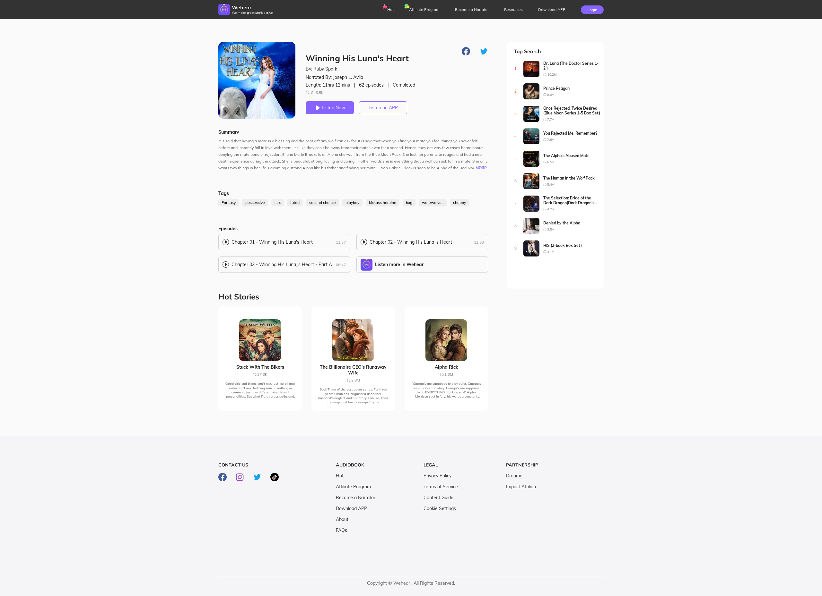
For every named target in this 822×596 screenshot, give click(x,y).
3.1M (551, 252)
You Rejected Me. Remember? (570, 133)
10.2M (551, 74)
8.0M (551, 95)
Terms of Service (441, 487)
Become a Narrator (472, 9)
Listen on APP (383, 108)
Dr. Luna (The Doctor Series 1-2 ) (571, 66)
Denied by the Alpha (561, 223)
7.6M (551, 139)
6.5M (551, 162)
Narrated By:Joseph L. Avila (334, 77)
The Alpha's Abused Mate (566, 155)
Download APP (351, 508)
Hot (390, 9)
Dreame (514, 476)
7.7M (551, 119)
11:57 (341, 242)
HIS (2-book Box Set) (562, 245)
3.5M (551, 229)
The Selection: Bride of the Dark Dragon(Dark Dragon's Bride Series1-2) (568, 200)
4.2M (551, 209)
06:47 (341, 264)
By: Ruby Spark (321, 69)
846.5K (317, 92)
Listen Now (333, 108)
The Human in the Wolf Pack (569, 178)
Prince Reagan (556, 88)
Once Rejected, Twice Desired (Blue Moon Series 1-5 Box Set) (571, 110)
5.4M (551, 184)
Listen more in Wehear (399, 264)
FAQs (341, 530)
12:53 (479, 242)
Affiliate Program (424, 9)
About (342, 519)
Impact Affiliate (522, 487)
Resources (513, 9)
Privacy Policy (437, 476)
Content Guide (438, 497)
